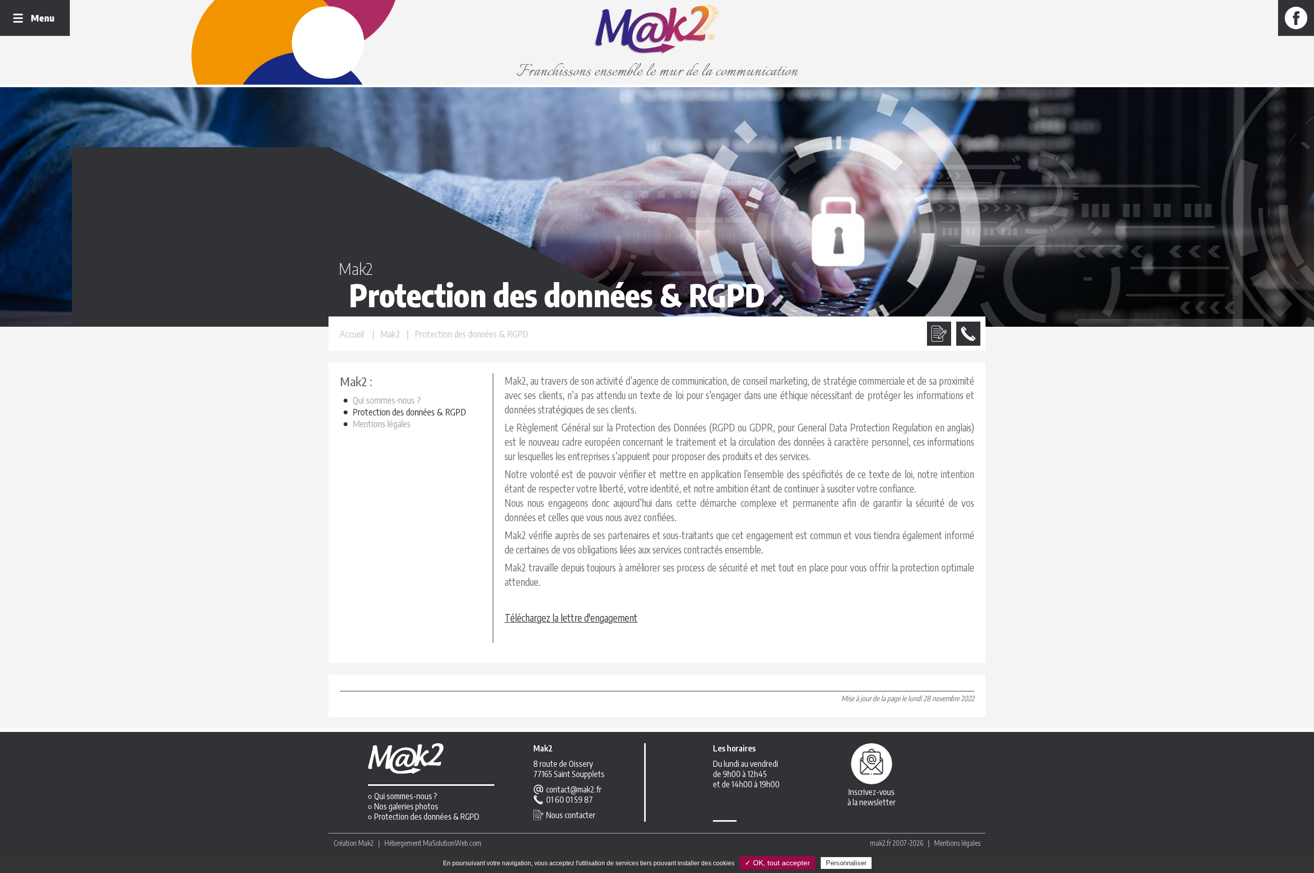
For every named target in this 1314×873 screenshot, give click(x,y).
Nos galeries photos (406, 806)
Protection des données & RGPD (409, 412)
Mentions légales (382, 423)
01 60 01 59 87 (569, 800)
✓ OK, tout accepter (777, 863)
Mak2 (366, 843)
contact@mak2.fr (574, 789)
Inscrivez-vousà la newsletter (871, 797)
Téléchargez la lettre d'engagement (571, 617)
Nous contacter (570, 815)
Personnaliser (846, 863)
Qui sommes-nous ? (387, 400)
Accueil (352, 334)
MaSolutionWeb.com (452, 843)
